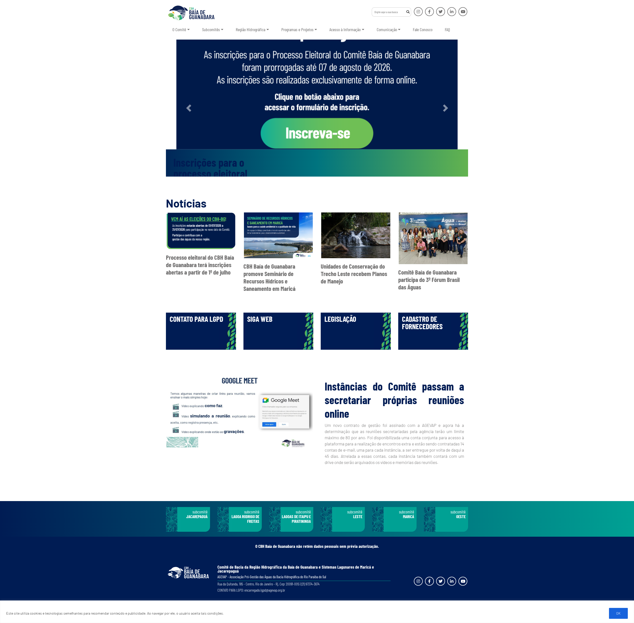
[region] (317, 611)
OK (618, 613)
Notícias (186, 203)
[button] (188, 108)
